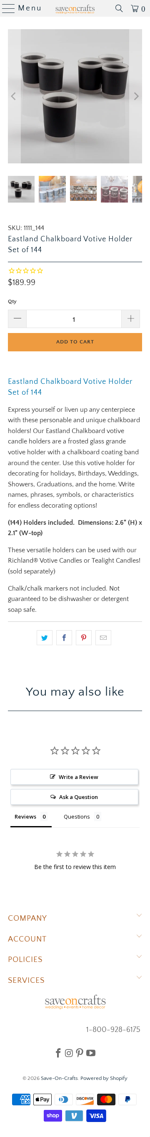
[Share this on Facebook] (64, 637)
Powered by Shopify (104, 1078)
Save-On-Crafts (59, 1078)
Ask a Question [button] (78, 797)
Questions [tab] (77, 816)
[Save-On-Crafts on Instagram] (69, 1052)
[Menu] (5, 8)
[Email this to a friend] (103, 637)
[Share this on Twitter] (44, 637)
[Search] (119, 8)
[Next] (135, 96)
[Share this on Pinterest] (84, 637)
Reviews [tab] (25, 816)
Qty (12, 301)
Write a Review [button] (78, 777)
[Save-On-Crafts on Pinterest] (79, 1052)
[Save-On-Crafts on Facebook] (58, 1052)
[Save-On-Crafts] (75, 8)
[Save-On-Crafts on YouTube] (90, 1052)
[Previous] (14, 96)
